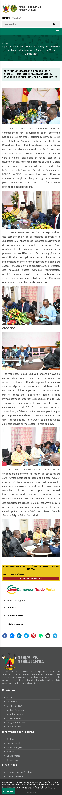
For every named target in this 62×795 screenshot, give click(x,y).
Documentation (13, 726)
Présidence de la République (19, 772)
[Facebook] (4, 635)
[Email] (47, 635)
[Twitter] (26, 635)
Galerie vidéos (13, 760)
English (6, 18)
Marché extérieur (14, 718)
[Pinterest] (33, 635)
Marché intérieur (14, 705)
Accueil (5, 42)
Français (16, 18)
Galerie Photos (13, 755)
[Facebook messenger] (12, 635)
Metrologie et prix (14, 714)
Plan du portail (13, 743)
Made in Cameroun (15, 710)
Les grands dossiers (15, 722)
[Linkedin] (19, 635)
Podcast (10, 751)
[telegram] (55, 635)
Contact (10, 739)
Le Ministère (12, 701)
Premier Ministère (14, 776)
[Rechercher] (54, 24)
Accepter (8, 791)
